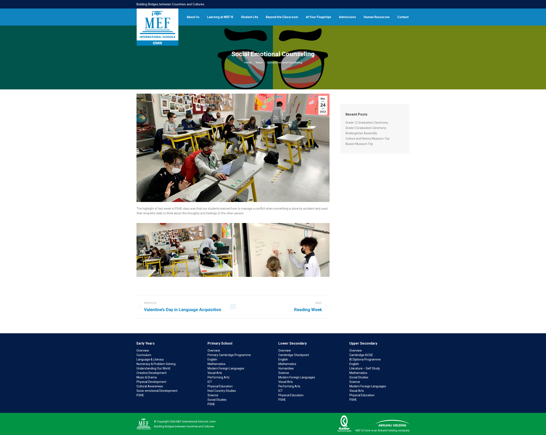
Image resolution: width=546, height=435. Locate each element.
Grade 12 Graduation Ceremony (367, 122)
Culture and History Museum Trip (367, 138)
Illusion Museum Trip (359, 144)
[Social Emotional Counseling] (282, 250)
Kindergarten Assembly (361, 133)
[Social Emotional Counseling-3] (184, 250)
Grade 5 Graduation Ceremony (366, 128)
